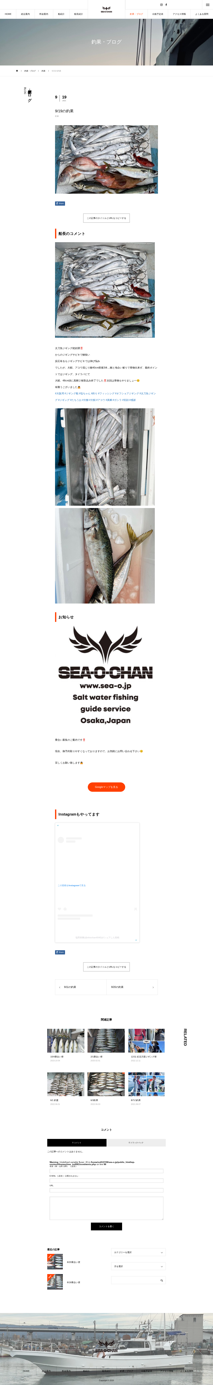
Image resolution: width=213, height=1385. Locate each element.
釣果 (57, 116)
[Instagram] (161, 4)
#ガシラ (117, 400)
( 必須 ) (63, 1166)
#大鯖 (92, 400)
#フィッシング (106, 393)
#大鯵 (85, 400)
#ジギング (64, 400)
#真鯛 (109, 400)
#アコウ (100, 400)
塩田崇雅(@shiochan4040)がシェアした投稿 (97, 937)
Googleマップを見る (106, 787)
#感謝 (132, 400)
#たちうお (76, 400)
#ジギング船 (71, 393)
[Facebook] (166, 4)
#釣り (94, 393)
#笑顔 (125, 400)
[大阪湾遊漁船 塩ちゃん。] (106, 9)
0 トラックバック (136, 1143)
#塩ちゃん (84, 393)
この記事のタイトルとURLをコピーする (106, 218)
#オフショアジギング (127, 393)
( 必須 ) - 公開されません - (64, 1176)
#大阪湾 (59, 393)
